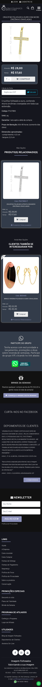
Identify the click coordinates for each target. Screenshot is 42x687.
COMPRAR (27, 79)
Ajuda (4, 546)
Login (15, 2)
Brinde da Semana (8, 605)
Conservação (6, 584)
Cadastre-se (26, 2)
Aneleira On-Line (8, 644)
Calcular (32, 92)
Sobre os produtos (8, 580)
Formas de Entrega (8, 561)
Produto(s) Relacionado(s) (21, 225)
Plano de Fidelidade (9, 601)
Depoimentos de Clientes (11, 640)
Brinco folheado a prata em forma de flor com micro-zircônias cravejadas (21, 300)
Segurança (5, 569)
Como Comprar (7, 557)
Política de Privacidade (10, 524)
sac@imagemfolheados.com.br (23, 679)
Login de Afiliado (8, 623)
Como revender (7, 553)
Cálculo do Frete (7, 88)
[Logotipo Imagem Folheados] (12, 7)
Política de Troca (8, 573)
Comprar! (23, 219)
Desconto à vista (8, 598)
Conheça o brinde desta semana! (22, 396)
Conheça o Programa (9, 619)
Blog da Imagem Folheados (11, 636)
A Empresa (5, 549)
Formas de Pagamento (10, 565)
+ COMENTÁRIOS (32, 480)
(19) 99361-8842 (22, 682)
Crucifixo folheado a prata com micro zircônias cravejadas (21, 205)
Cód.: (21, 201)
